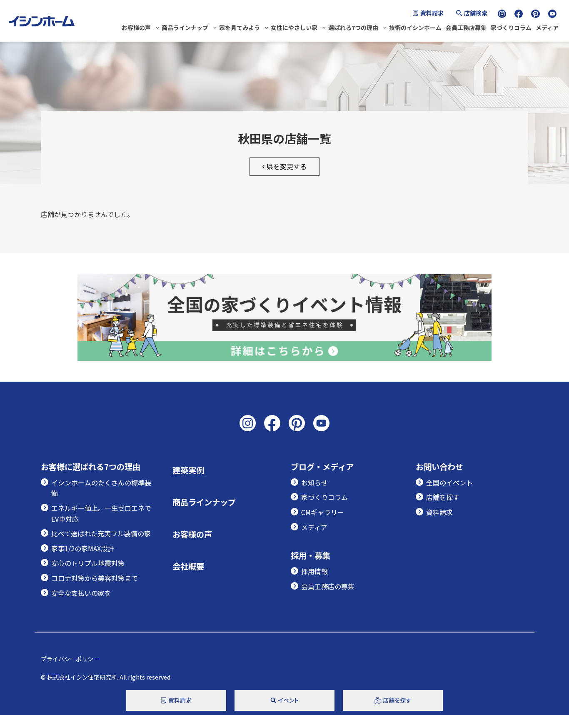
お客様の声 (136, 27)
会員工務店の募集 (327, 586)
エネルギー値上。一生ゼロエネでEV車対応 (101, 513)
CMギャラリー (322, 512)
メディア (547, 27)
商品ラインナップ (185, 27)
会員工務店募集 (466, 27)
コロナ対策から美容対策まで (94, 578)
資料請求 (432, 13)
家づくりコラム (511, 27)
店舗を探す (442, 497)
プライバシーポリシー (70, 659)
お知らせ (314, 483)
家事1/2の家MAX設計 (82, 548)
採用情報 (314, 571)
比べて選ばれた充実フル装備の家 (101, 533)
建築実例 (188, 470)
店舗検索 (475, 13)
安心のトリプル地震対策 (88, 563)
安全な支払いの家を (81, 593)
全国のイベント (449, 483)
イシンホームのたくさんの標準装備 (101, 488)
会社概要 (188, 566)
